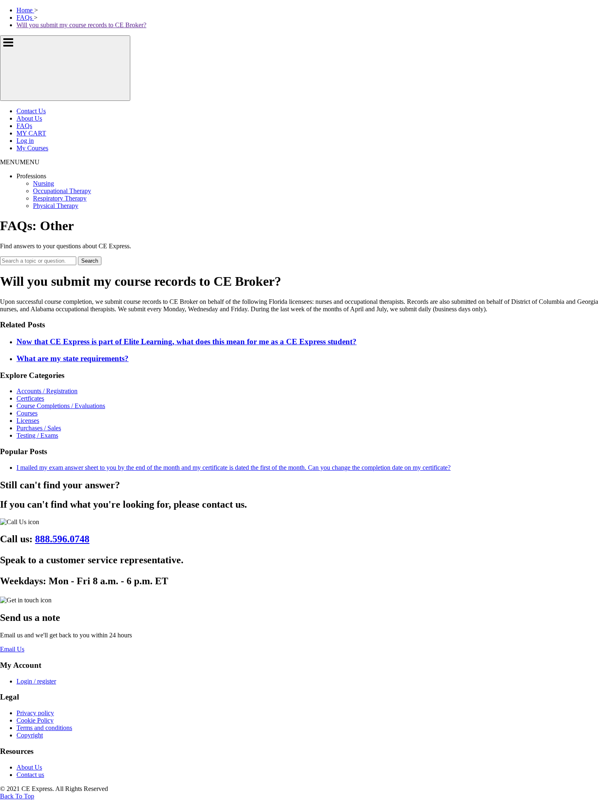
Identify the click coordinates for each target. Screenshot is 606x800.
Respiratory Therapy (60, 198)
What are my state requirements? (72, 358)
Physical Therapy (55, 205)
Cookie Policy (35, 720)
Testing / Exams (37, 435)
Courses (27, 413)
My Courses (32, 148)
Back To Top (17, 796)
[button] (20, 162)
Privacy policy (35, 712)
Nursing (43, 183)
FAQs (24, 125)
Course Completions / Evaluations (60, 405)
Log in (25, 140)
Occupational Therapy (62, 190)
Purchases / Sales (38, 427)
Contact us (30, 774)
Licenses (27, 420)
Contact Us (31, 110)
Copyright (29, 735)
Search (89, 261)
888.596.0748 (62, 539)
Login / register (36, 681)
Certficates (30, 398)
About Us (29, 118)
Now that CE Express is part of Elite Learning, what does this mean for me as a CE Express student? (186, 341)
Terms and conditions (44, 727)
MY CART (31, 133)
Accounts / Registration (47, 390)
